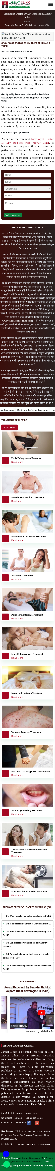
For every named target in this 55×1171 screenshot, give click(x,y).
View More (9, 427)
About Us (30, 1113)
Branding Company (43, 1165)
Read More (38, 1104)
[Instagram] (37, 1122)
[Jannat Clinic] (16, 4)
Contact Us (7, 1122)
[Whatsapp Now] (6, 1164)
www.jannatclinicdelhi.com (17, 320)
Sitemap (20, 1122)
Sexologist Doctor (34, 1118)
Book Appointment (13, 215)
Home (26, 22)
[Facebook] (29, 1122)
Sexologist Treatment (11, 1118)
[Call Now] (6, 1154)
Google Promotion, (23, 1165)
